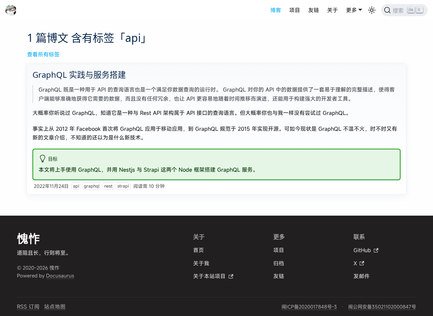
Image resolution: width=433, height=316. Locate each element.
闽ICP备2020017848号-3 (309, 306)
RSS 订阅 (28, 306)
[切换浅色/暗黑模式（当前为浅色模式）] (371, 10)
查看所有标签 (43, 54)
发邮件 (362, 276)
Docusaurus (60, 275)
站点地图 (55, 306)
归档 (278, 263)
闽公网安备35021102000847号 (382, 306)
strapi (123, 186)
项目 (294, 10)
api (76, 186)
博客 (275, 10)
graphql (91, 186)
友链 (313, 10)
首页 (198, 250)
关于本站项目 (209, 276)
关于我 (201, 263)
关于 (332, 10)
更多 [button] (351, 10)
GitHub (362, 250)
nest (108, 186)
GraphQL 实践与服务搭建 (79, 74)
